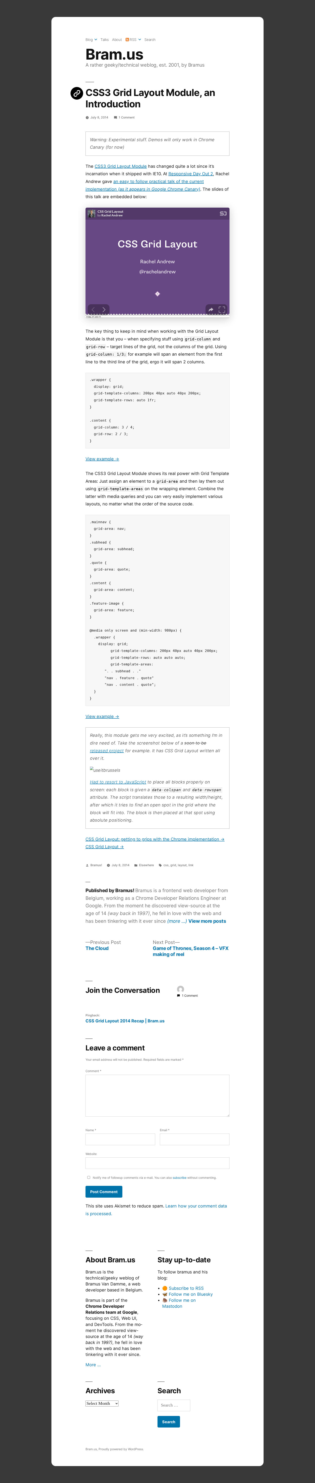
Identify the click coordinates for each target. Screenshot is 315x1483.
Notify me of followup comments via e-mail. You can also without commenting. (154, 1177)
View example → (102, 458)
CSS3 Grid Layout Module (121, 166)
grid (173, 865)
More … (93, 1364)
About (117, 39)
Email (165, 1130)
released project (107, 750)
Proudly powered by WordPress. (121, 1449)
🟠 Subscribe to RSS (183, 1288)
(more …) (177, 921)
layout (182, 865)
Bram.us (114, 54)
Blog (89, 39)
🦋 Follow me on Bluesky (187, 1294)
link (191, 865)
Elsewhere (146, 865)
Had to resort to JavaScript (118, 782)
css (166, 865)
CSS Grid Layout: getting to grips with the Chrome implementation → (155, 839)
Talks (104, 39)
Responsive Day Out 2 (190, 173)
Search (150, 39)
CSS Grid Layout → (105, 846)
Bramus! (96, 865)
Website (91, 1154)
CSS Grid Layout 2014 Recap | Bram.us (125, 1020)
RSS (133, 39)
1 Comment (127, 117)
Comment (93, 1071)
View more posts (207, 921)
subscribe (179, 1177)
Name (91, 1130)
